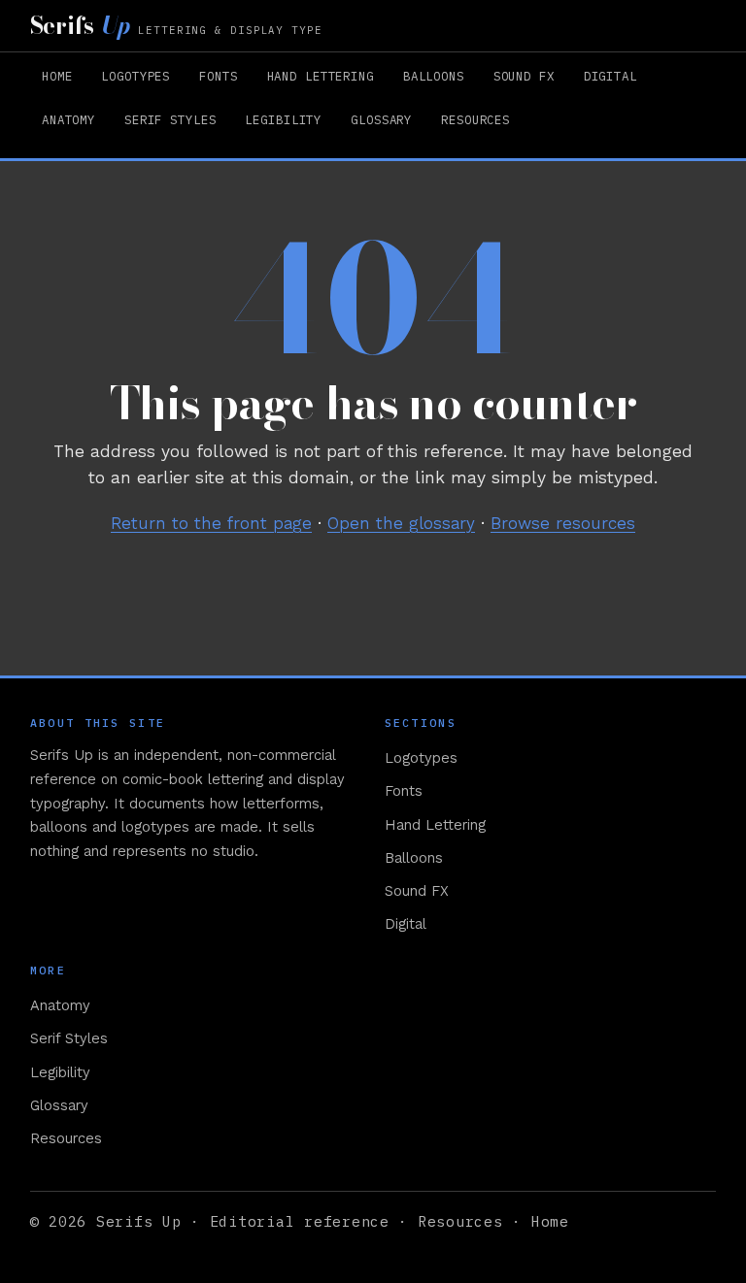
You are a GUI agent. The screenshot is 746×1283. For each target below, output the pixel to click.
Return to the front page (211, 523)
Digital (610, 75)
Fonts (218, 75)
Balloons (433, 75)
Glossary (381, 119)
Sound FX (524, 75)
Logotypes (135, 75)
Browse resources (563, 523)
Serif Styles (170, 119)
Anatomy (68, 119)
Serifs (176, 26)
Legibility (283, 119)
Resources (475, 119)
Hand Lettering (320, 75)
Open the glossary (401, 523)
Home (57, 75)
